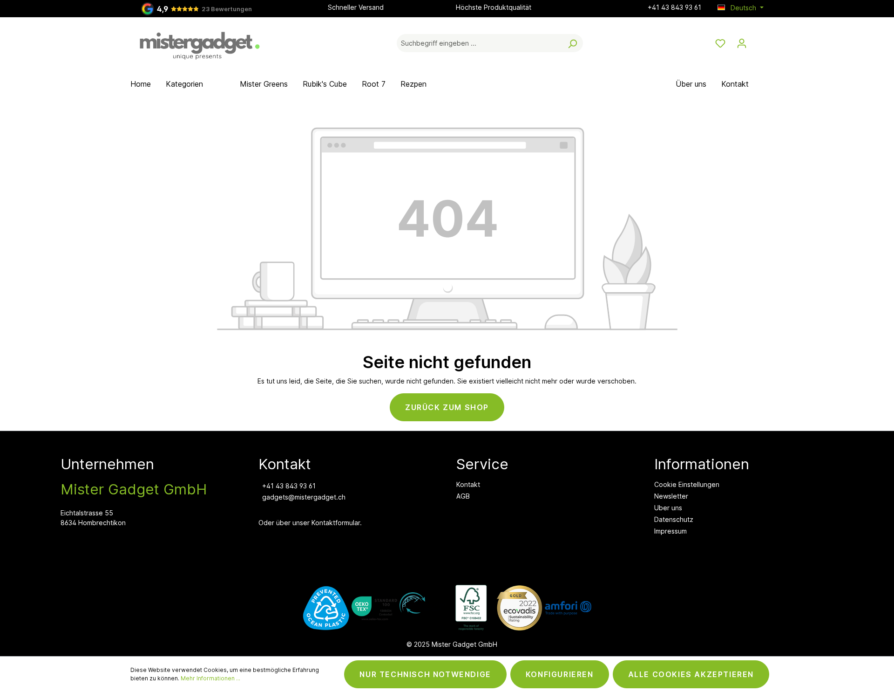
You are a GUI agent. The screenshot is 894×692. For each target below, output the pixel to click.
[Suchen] (572, 43)
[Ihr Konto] (741, 43)
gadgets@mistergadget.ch (303, 497)
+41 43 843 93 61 (674, 7)
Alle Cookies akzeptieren (691, 674)
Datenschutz (673, 519)
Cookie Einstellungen (686, 484)
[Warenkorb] (758, 40)
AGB (463, 496)
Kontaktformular (336, 523)
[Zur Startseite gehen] (200, 41)
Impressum (670, 531)
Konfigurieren (560, 674)
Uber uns (668, 508)
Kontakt (468, 484)
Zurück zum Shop (447, 407)
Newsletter (671, 496)
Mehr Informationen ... (210, 678)
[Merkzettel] (720, 43)
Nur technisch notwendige (425, 674)
